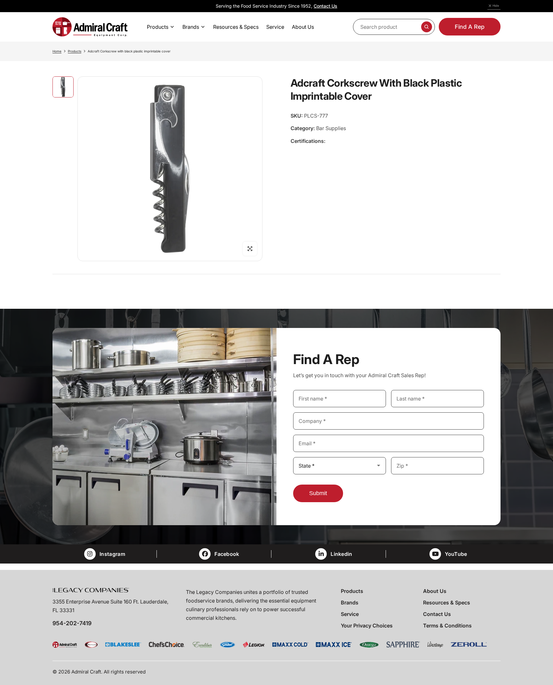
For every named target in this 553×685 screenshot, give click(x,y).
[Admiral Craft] (90, 26)
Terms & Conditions (447, 625)
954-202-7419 (72, 623)
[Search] (426, 26)
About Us (434, 591)
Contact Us (325, 6)
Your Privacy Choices (367, 625)
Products (74, 51)
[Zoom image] (250, 249)
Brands (349, 602)
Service (350, 614)
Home (56, 51)
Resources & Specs (446, 602)
